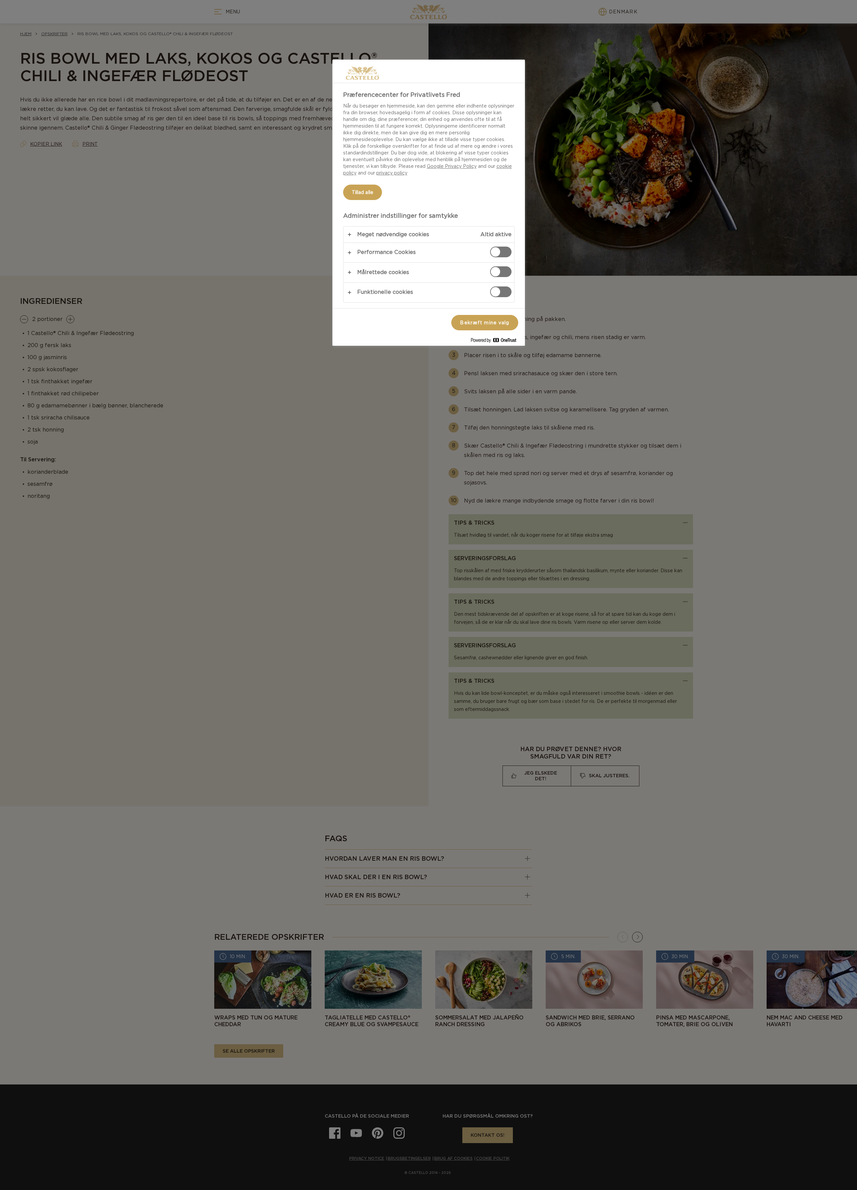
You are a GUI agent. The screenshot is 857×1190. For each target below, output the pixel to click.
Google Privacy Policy (452, 166)
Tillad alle (363, 192)
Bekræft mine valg (484, 322)
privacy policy (391, 173)
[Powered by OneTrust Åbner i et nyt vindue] (496, 341)
